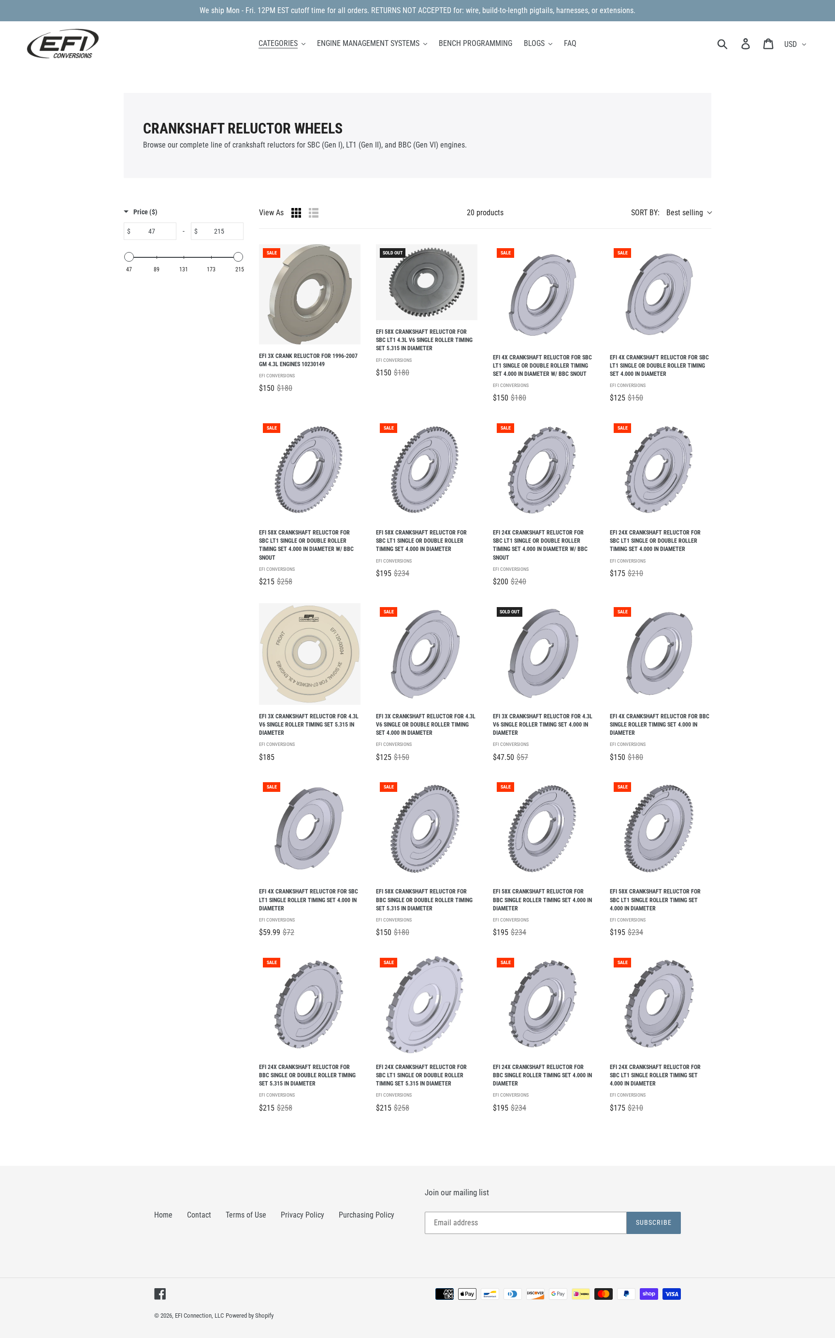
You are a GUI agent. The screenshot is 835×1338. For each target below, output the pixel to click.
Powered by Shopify (250, 1315)
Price (145, 212)
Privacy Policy (302, 1214)
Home (163, 1214)
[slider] (129, 257)
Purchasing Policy (366, 1214)
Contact (199, 1214)
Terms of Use (246, 1214)
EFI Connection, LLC (199, 1315)
